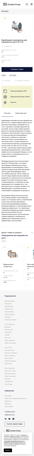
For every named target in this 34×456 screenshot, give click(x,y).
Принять (8, 450)
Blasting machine (10, 373)
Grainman (8, 317)
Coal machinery (10, 324)
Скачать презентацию (15, 424)
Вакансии (8, 404)
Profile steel (9, 309)
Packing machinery (11, 320)
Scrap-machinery (10, 376)
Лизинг (4, 75)
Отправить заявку (17, 69)
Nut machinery (9, 311)
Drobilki (7, 335)
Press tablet (9, 358)
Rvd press (8, 327)
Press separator (10, 340)
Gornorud (8, 337)
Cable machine (10, 314)
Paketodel (8, 303)
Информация (9, 390)
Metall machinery (10, 361)
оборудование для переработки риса (15, 237)
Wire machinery (10, 368)
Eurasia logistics (10, 301)
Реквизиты (8, 401)
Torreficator (9, 381)
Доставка (13, 75)
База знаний (9, 406)
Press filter (8, 347)
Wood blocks (9, 306)
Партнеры (8, 396)
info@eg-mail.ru (10, 411)
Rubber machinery (10, 343)
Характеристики (20, 113)
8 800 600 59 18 (10, 415)
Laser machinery (10, 355)
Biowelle (7, 379)
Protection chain (10, 371)
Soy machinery (9, 350)
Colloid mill (8, 363)
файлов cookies (14, 436)
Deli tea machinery (11, 353)
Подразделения (10, 296)
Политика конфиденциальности (16, 398)
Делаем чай (9, 329)
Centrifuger (8, 384)
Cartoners (8, 332)
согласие (23, 435)
